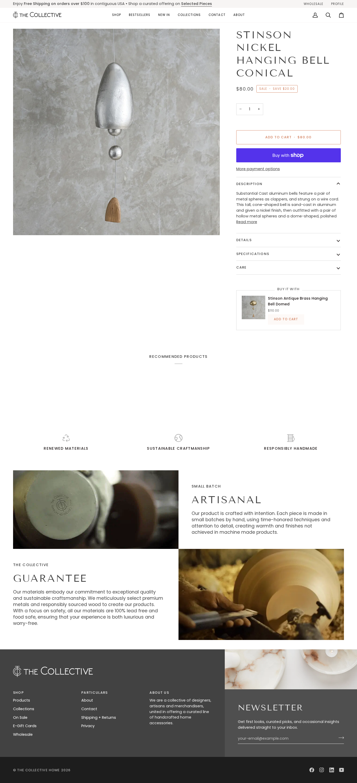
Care (241, 267)
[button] (116, 15)
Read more (246, 221)
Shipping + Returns (98, 717)
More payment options (258, 168)
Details (244, 240)
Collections (23, 708)
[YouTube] (341, 770)
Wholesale (23, 734)
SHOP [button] (18, 692)
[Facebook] (311, 770)
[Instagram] (321, 770)
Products (21, 700)
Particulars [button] (94, 692)
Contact (89, 708)
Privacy (88, 725)
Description (249, 183)
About (87, 700)
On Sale (20, 717)
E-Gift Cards (25, 725)
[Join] (339, 738)
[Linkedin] (331, 770)
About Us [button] (159, 692)
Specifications (252, 253)
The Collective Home (38, 770)
